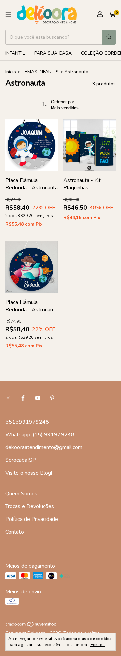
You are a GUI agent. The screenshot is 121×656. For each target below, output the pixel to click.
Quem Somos (21, 493)
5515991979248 (27, 422)
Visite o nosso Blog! (28, 473)
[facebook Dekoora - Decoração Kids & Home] (23, 398)
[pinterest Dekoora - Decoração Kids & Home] (52, 398)
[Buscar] (109, 37)
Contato (14, 532)
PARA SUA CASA (53, 53)
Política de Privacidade (31, 519)
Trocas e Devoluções (29, 506)
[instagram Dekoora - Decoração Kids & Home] (8, 398)
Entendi (97, 644)
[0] (112, 14)
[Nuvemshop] (31, 625)
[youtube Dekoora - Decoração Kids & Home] (37, 398)
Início (10, 72)
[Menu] (8, 15)
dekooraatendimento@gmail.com (43, 447)
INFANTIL (15, 53)
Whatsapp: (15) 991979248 (39, 434)
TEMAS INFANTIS (40, 72)
